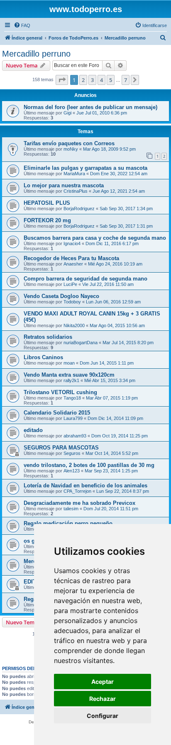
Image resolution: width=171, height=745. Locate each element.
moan (69, 362)
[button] (62, 80)
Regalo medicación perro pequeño (68, 523)
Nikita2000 (74, 325)
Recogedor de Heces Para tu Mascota (71, 258)
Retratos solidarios (48, 337)
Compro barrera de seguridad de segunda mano (85, 279)
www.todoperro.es (85, 9)
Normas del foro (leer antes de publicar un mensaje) (90, 107)
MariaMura (74, 173)
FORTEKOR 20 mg (47, 220)
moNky (71, 149)
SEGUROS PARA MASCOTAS (61, 448)
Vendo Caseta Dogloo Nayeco (61, 296)
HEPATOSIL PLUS (47, 203)
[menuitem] (22, 25)
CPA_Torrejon (77, 491)
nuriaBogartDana (81, 342)
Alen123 (72, 470)
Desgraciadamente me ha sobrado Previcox (79, 503)
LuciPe (70, 284)
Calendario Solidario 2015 (57, 413)
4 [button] (101, 80)
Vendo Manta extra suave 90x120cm (69, 375)
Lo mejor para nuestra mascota (64, 185)
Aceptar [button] (102, 681)
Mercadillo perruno (36, 53)
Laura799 (73, 418)
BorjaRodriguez (79, 208)
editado (33, 430)
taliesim (71, 508)
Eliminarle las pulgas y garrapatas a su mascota (85, 168)
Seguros (72, 453)
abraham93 (75, 435)
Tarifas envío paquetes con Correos (69, 143)
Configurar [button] (102, 715)
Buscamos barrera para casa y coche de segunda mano (95, 238)
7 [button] (125, 80)
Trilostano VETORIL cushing (60, 392)
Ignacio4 (72, 243)
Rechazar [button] (102, 698)
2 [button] (83, 80)
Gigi (67, 112)
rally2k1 (71, 380)
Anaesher (73, 263)
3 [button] (92, 80)
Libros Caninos (43, 357)
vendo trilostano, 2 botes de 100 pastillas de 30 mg (89, 465)
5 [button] (110, 80)
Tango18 (72, 397)
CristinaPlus (76, 191)
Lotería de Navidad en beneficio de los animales (85, 485)
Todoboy (72, 301)
